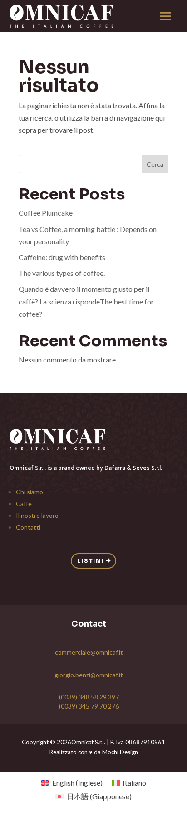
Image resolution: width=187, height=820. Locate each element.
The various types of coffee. (62, 273)
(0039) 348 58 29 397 (89, 697)
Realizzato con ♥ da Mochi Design (93, 752)
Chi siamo (29, 492)
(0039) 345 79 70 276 (89, 706)
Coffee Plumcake (46, 212)
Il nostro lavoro (37, 515)
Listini (90, 560)
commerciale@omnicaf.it (89, 652)
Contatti (28, 527)
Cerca (155, 164)
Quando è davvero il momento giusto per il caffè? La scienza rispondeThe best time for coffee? (86, 301)
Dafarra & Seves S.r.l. (133, 468)
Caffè (24, 503)
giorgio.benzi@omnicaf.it (88, 675)
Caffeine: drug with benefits (62, 257)
